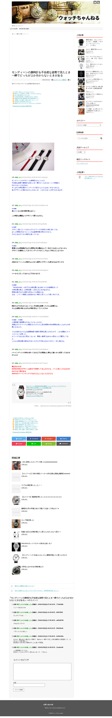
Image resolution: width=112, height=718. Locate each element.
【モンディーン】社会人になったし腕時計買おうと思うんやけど (44, 555)
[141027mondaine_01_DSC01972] (33, 170)
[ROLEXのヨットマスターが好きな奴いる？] (16, 547)
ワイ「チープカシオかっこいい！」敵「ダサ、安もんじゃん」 (94, 58)
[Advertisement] (41, 53)
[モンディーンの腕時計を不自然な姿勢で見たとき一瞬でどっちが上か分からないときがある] (63, 439)
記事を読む (24, 464)
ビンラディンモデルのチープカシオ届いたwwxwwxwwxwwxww (94, 103)
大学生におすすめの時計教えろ (32, 567)
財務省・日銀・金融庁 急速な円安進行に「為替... (26, 429)
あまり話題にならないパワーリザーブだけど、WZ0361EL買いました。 (37, 590)
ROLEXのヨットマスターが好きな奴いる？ (36, 543)
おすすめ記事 (14, 28)
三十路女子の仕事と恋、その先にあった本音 (23, 418)
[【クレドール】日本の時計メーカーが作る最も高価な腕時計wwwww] (16, 477)
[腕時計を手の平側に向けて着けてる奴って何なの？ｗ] (16, 512)
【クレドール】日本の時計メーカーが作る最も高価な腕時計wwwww (45, 473)
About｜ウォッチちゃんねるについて (55, 707)
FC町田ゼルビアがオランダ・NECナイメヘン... (25, 419)
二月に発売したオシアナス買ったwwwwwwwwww (39, 462)
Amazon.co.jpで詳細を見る (34, 396)
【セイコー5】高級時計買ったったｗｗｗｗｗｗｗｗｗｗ (41, 497)
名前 (14, 682)
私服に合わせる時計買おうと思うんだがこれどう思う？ (41, 532)
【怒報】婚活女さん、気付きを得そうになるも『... (26, 426)
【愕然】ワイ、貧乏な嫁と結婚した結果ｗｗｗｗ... (26, 423)
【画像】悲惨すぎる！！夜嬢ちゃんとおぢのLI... (25, 427)
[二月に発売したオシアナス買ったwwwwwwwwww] (16, 465)
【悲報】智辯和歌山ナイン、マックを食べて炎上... (26, 421)
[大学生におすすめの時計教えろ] (16, 570)
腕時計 (64, 80)
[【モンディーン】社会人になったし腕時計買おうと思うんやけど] (16, 558)
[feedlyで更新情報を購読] (95, 2)
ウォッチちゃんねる (58, 713)
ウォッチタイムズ (82, 163)
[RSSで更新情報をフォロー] (98, 2)
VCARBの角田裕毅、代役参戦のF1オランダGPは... (26, 96)
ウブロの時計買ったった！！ (31, 485)
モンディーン (57, 80)
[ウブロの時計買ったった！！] (16, 488)
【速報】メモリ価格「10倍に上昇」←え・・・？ (26, 100)
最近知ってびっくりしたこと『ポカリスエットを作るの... (27, 103)
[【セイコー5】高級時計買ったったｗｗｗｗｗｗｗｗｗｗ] (16, 500)
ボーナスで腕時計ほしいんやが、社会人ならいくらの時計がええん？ (94, 73)
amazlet (34, 389)
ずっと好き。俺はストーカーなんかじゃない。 (24, 91)
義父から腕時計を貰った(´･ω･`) (24, 586)
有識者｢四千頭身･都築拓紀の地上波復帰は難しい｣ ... (26, 98)
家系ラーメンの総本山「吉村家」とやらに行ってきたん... (27, 93)
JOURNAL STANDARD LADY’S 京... (23, 101)
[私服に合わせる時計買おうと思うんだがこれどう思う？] (16, 535)
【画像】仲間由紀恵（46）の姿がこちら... (24, 424)
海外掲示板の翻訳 (24, 28)
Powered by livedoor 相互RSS (22, 106)
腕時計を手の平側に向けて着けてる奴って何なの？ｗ (40, 508)
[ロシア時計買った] (16, 523)
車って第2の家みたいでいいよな (22, 95)
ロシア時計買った (27, 520)
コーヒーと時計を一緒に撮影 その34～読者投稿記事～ (94, 88)
